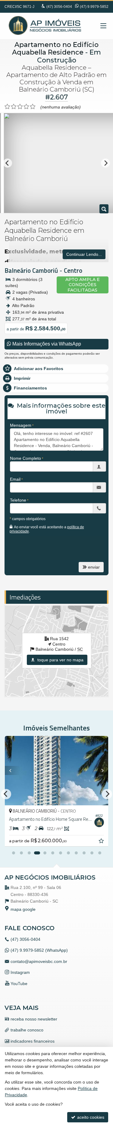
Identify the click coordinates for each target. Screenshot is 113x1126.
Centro (73, 270)
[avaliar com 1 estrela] (7, 107)
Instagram (20, 972)
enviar (94, 567)
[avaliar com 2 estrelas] (14, 107)
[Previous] (7, 163)
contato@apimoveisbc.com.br (39, 961)
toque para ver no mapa (59, 659)
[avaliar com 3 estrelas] (20, 107)
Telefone (18, 500)
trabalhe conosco (27, 1029)
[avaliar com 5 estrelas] (33, 107)
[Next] (105, 163)
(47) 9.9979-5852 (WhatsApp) (39, 950)
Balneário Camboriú (31, 270)
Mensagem (20, 425)
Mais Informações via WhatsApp (46, 343)
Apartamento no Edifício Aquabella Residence (55, 48)
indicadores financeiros (33, 1041)
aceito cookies (90, 1117)
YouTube (19, 983)
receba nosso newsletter (34, 1019)
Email (15, 479)
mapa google (23, 909)
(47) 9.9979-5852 (94, 7)
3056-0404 (59, 7)
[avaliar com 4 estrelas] (26, 107)
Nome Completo (25, 458)
